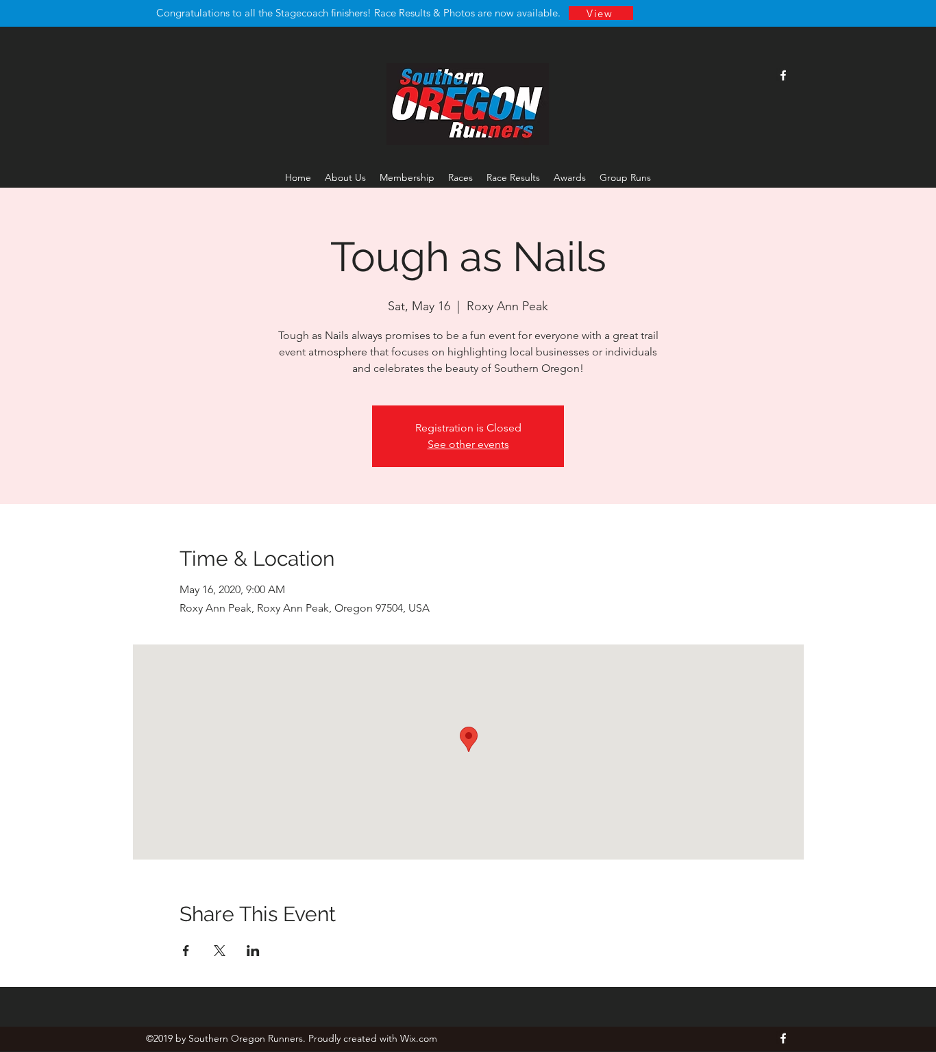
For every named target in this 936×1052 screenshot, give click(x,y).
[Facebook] (783, 75)
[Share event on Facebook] (186, 950)
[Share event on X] (219, 950)
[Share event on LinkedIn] (253, 950)
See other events (468, 444)
